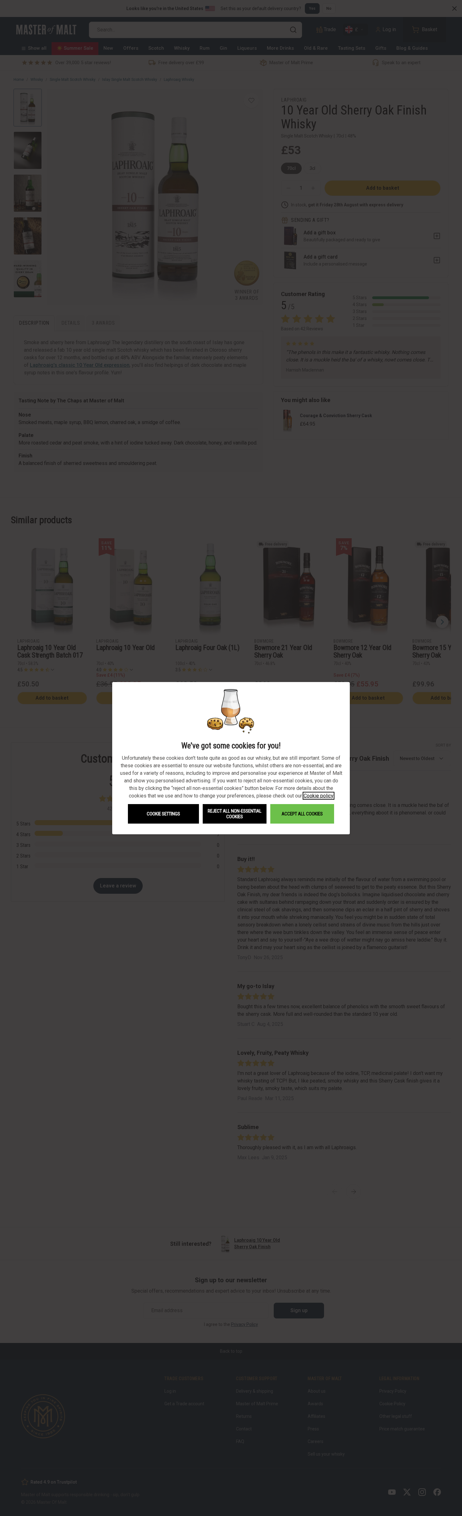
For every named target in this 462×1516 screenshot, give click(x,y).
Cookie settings (163, 814)
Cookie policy (318, 796)
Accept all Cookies (302, 814)
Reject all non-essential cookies (234, 814)
